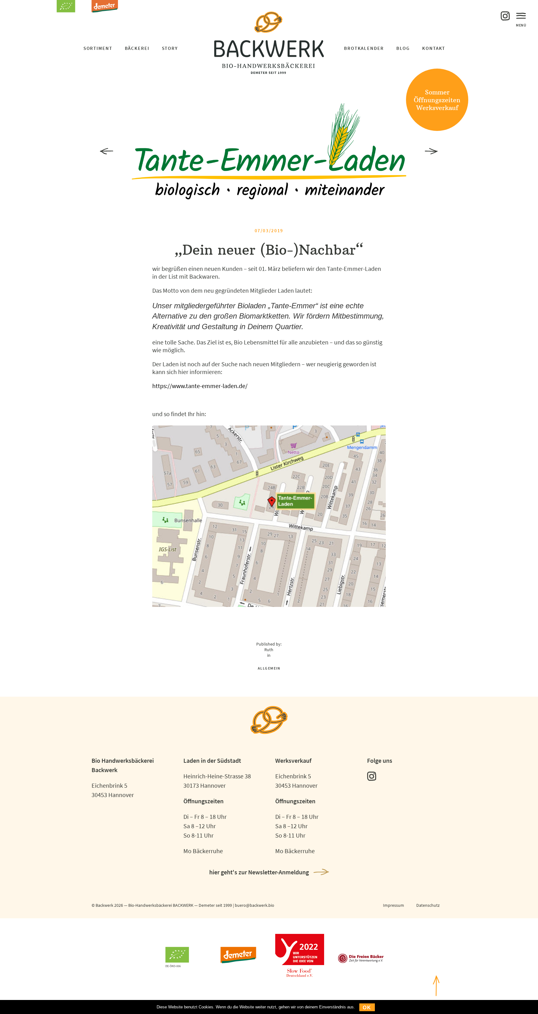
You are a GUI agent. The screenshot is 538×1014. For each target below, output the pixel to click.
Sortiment (97, 48)
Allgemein (269, 668)
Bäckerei (137, 48)
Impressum (393, 905)
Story (170, 48)
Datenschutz (428, 905)
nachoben (436, 1005)
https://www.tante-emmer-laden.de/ (200, 386)
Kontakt (433, 48)
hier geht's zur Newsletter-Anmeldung (259, 872)
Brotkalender (364, 48)
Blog (403, 48)
